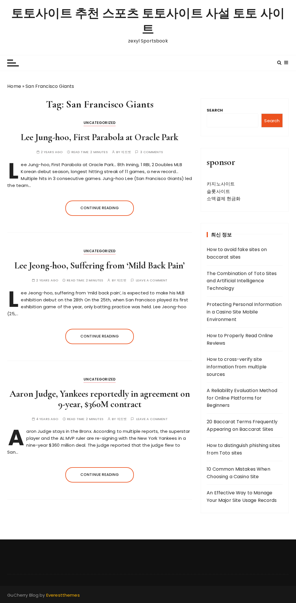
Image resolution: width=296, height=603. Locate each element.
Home (14, 86)
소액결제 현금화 (223, 198)
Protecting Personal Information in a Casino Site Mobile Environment (244, 311)
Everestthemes (63, 595)
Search (215, 110)
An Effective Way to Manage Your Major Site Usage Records (242, 496)
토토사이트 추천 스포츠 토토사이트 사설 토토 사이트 (148, 21)
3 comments (151, 152)
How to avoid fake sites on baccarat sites (237, 253)
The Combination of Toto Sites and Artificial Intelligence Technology (242, 281)
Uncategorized (100, 122)
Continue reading (99, 208)
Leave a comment (151, 280)
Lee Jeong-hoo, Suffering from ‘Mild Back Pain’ (99, 265)
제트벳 (126, 152)
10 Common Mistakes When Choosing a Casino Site (238, 473)
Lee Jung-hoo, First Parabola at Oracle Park (99, 137)
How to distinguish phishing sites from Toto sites (243, 449)
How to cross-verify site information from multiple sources (237, 366)
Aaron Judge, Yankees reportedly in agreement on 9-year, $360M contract (100, 398)
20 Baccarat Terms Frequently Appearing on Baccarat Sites (242, 425)
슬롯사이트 (218, 191)
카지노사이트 (221, 184)
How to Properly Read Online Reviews (240, 339)
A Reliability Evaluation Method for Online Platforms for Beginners (242, 398)
